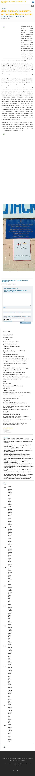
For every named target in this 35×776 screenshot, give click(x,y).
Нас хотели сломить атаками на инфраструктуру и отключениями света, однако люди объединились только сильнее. (18, 475)
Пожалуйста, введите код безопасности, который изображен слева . (17, 317)
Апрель (9, 501)
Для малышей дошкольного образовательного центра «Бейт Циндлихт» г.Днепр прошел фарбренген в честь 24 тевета (17, 454)
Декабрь (10, 489)
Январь (9, 486)
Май (9, 500)
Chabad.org (17, 763)
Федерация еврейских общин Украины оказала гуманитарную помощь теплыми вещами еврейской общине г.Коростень (18, 478)
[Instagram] (21, 770)
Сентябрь (10, 493)
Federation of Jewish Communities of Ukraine (13, 2)
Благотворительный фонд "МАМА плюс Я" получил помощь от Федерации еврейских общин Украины (18, 448)
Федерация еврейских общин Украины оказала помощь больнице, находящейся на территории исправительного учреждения (19, 464)
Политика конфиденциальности (21, 764)
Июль (9, 497)
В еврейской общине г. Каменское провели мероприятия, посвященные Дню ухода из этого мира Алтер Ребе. (17, 456)
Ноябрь (9, 490)
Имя (4, 307)
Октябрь (10, 492)
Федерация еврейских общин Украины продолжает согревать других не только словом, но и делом (18, 472)
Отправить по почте (13, 312)
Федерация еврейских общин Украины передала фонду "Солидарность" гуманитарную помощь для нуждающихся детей (18, 439)
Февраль (10, 504)
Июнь (9, 498)
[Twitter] (17, 770)
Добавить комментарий (11, 288)
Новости (4, 8)
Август (9, 495)
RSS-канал (6, 747)
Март (9, 503)
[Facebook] (13, 770)
